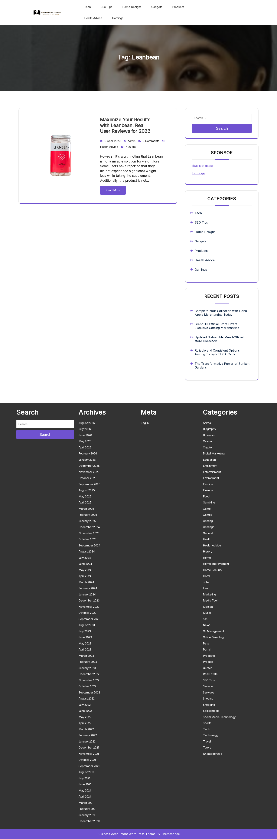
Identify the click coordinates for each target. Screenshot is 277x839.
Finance (208, 490)
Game (207, 508)
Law (205, 588)
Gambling (209, 502)
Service (208, 686)
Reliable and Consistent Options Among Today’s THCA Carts (217, 352)
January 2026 (87, 459)
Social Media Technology (219, 717)
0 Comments (151, 141)
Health (207, 539)
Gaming (208, 521)
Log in (145, 423)
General (208, 533)
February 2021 (87, 809)
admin (131, 141)
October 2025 (87, 478)
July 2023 (85, 631)
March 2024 (86, 582)
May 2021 (85, 790)
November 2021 (89, 753)
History (207, 551)
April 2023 (85, 649)
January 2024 (87, 594)
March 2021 (86, 803)
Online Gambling (213, 637)
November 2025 (89, 472)
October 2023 (87, 613)
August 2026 (87, 423)
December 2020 (89, 821)
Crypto (207, 447)
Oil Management (213, 631)
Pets (206, 643)
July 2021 (84, 778)
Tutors (207, 747)
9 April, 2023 (113, 141)
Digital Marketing (214, 453)
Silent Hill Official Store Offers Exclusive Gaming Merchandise (217, 326)
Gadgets (156, 7)
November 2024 (89, 533)
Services (208, 692)
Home (207, 557)
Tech (87, 7)
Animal (207, 423)
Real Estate (210, 674)
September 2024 (89, 545)
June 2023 (85, 637)
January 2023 (87, 668)
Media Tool (210, 600)
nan (205, 619)
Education (209, 459)
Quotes (207, 668)
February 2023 (88, 662)
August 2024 (87, 551)
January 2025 (87, 521)
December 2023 (89, 600)
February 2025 (88, 514)
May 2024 (85, 570)
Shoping (208, 698)
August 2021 (86, 772)
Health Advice (93, 18)
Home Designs (132, 7)
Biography (209, 429)
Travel (207, 741)
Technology (210, 735)
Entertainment (212, 472)
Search (222, 128)
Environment (211, 478)
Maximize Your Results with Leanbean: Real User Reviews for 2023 (125, 125)
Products (178, 7)
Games (207, 514)
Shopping (209, 704)
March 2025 (86, 508)
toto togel (198, 173)
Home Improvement (216, 563)
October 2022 (87, 686)
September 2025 (89, 484)
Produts (208, 662)
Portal (206, 649)
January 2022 (87, 741)
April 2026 (85, 447)
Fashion (208, 484)
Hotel (206, 576)
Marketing (209, 594)
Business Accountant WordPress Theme (126, 834)
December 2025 (89, 465)
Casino (207, 441)
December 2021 (89, 747)
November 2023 (89, 606)
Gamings (117, 18)
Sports (207, 723)
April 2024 (85, 576)
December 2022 (89, 674)
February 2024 (88, 588)
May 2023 (85, 643)
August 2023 (87, 625)
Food (206, 496)
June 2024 (85, 563)
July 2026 (85, 429)
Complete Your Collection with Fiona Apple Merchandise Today (221, 312)
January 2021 (87, 815)
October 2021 (87, 760)
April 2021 (85, 796)
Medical (208, 606)
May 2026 (85, 441)
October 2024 (87, 539)
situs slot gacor (202, 166)
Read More (113, 190)
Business (209, 435)
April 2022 (85, 723)
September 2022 (89, 692)
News (206, 625)
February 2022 (88, 735)
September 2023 (89, 619)
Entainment (210, 465)
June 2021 (85, 784)
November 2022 (89, 680)
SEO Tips (106, 7)
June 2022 (85, 711)
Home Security (212, 570)
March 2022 (86, 729)
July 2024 (85, 557)
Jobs (206, 582)
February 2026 (88, 453)
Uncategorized (212, 753)
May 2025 (85, 496)
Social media (211, 711)
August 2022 (87, 698)
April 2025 (85, 502)
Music (207, 613)
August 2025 (87, 490)
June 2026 (85, 435)
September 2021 (89, 766)
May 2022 (85, 717)
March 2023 (86, 655)
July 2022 (85, 704)
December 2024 (89, 527)
